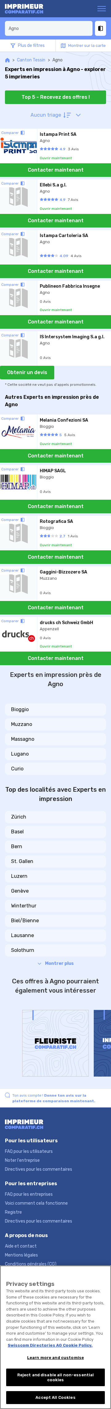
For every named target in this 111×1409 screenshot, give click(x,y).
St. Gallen (22, 861)
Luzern (19, 876)
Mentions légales (21, 1255)
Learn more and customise (55, 1357)
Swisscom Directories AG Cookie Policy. (50, 1345)
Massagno (22, 739)
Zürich (18, 817)
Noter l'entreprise (22, 1160)
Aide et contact (21, 1246)
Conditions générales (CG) (30, 1264)
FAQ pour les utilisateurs (29, 1151)
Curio (17, 769)
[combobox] (48, 28)
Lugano (20, 754)
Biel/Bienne (25, 920)
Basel (17, 832)
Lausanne (22, 935)
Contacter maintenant (56, 170)
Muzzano (21, 724)
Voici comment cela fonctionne (36, 1203)
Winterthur (23, 906)
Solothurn (22, 950)
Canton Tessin (31, 60)
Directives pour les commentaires (38, 1169)
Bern (16, 846)
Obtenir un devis (27, 372)
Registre (13, 1212)
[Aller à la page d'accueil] (29, 8)
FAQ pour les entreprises (29, 1194)
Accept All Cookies (55, 1397)
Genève (20, 891)
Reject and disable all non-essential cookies (55, 1377)
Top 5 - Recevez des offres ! (56, 97)
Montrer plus (59, 963)
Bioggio (20, 709)
